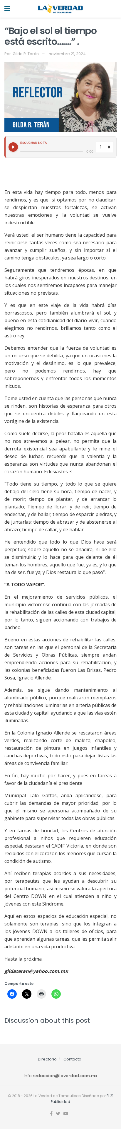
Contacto (72, 1059)
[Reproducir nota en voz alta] (13, 147)
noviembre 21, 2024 (67, 54)
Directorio (47, 1059)
